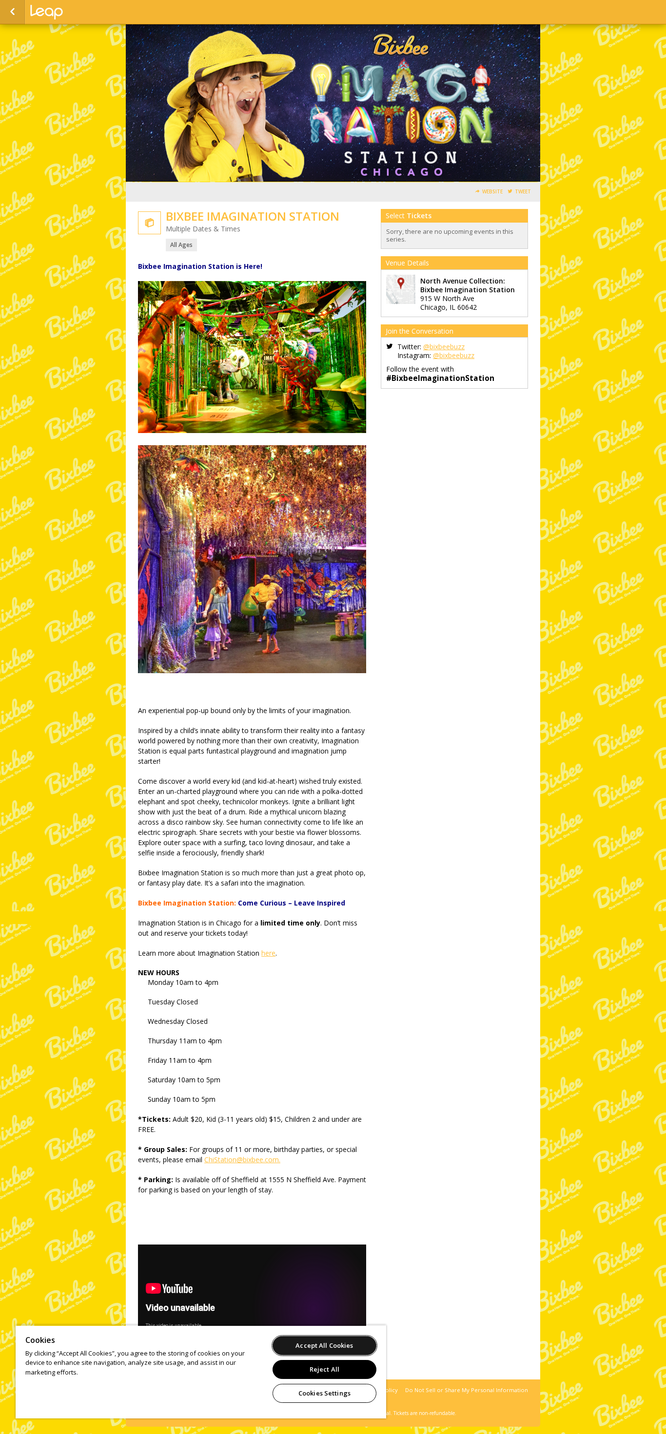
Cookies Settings (324, 1393)
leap (79, 12)
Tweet (523, 192)
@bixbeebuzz (444, 346)
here (268, 953)
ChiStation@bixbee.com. (242, 1159)
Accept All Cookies (324, 1345)
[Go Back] (12, 12)
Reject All (324, 1369)
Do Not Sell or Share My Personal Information (466, 1390)
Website (492, 192)
